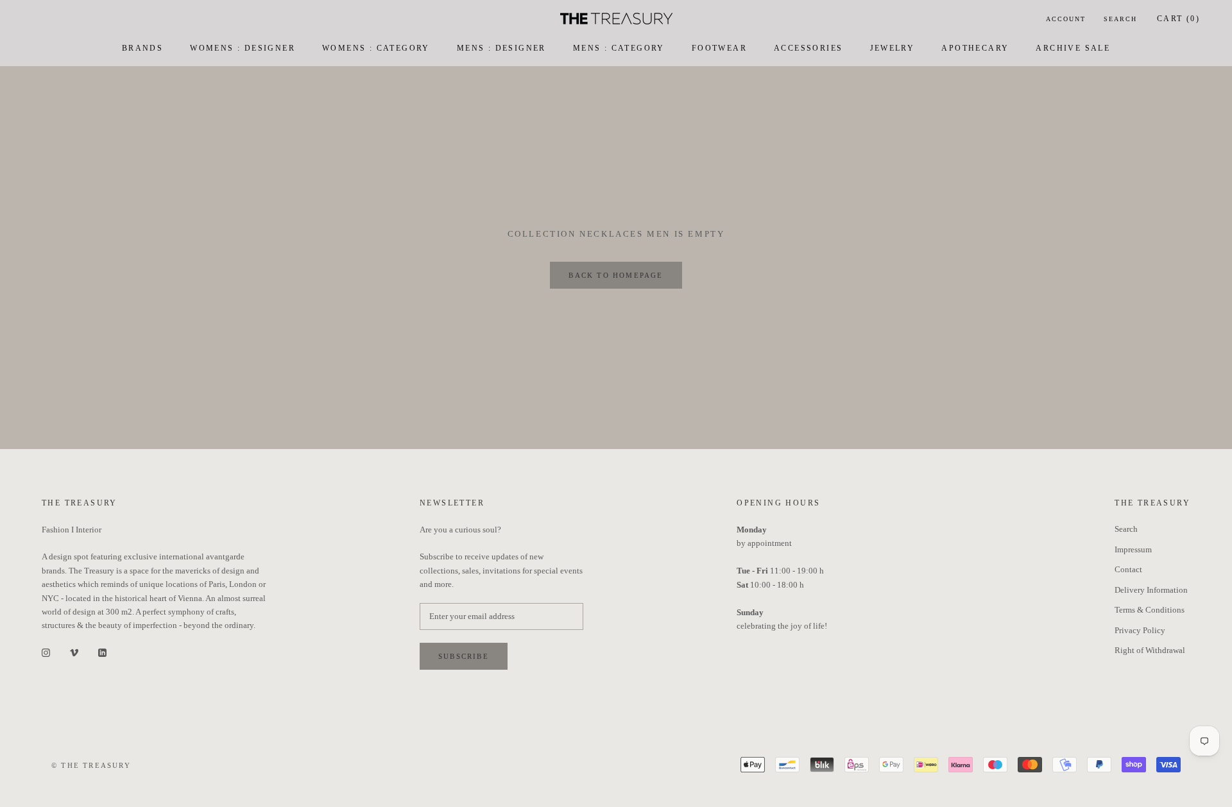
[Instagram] (46, 652)
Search (1120, 18)
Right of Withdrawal (1150, 650)
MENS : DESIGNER (501, 48)
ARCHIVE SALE (1073, 48)
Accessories (808, 48)
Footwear (719, 48)
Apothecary (975, 48)
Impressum (1133, 549)
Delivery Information (1151, 590)
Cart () (1178, 18)
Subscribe (463, 656)
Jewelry (892, 48)
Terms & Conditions (1150, 610)
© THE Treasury (91, 765)
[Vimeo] (74, 652)
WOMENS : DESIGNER (242, 48)
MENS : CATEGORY (619, 48)
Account (1066, 18)
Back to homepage (616, 275)
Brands (142, 48)
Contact (1128, 569)
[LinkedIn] (102, 652)
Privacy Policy (1140, 630)
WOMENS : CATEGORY (376, 48)
